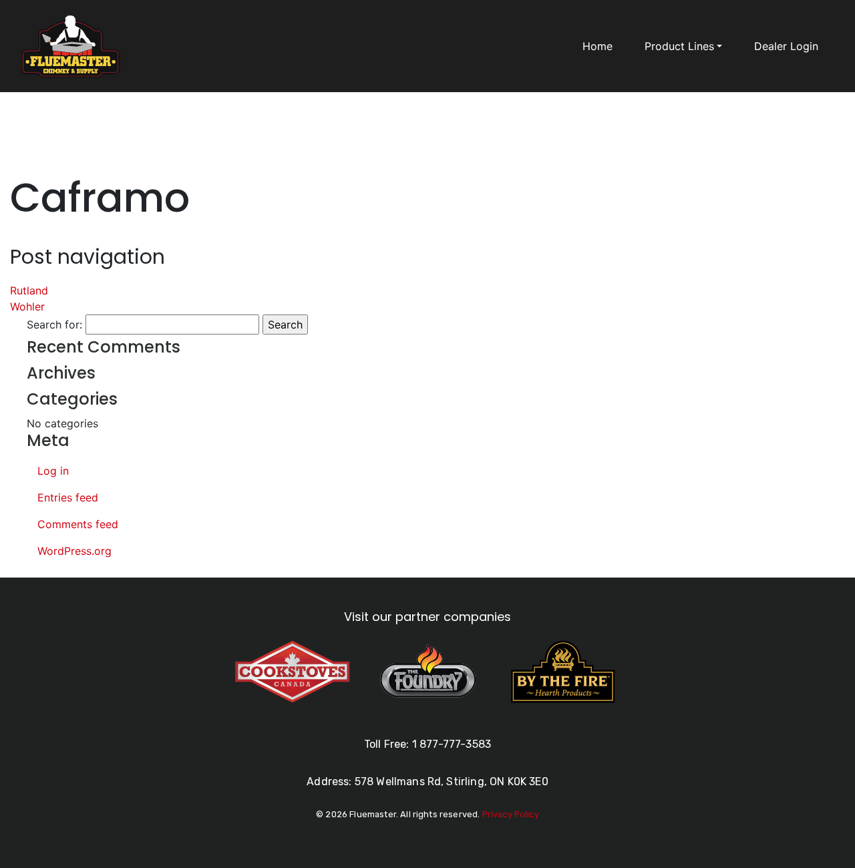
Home (597, 46)
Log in (53, 470)
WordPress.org (74, 551)
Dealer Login (786, 46)
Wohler (27, 306)
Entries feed (67, 497)
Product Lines (679, 46)
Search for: (54, 324)
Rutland (29, 290)
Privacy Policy (510, 814)
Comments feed (77, 524)
